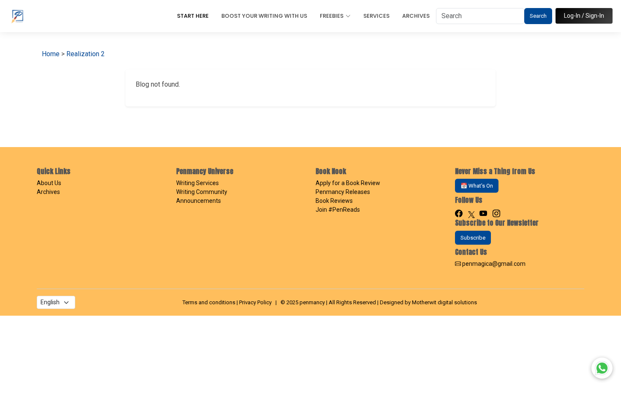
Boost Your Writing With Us (264, 16)
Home (51, 54)
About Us (49, 183)
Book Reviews (334, 200)
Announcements (198, 200)
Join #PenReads (338, 209)
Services (376, 16)
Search (538, 16)
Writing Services (197, 183)
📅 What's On (476, 186)
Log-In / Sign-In (584, 15)
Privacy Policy (255, 302)
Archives (416, 16)
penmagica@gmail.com (494, 263)
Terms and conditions (208, 302)
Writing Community (201, 191)
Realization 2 (85, 54)
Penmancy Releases (343, 191)
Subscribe (472, 238)
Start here (193, 16)
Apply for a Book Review (348, 183)
